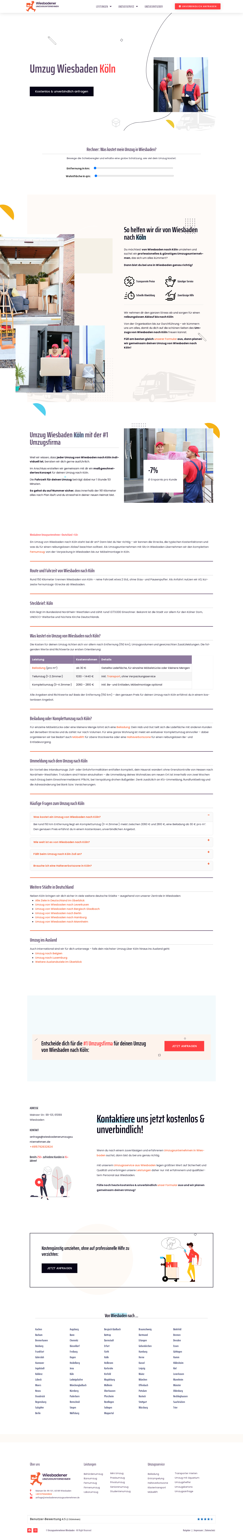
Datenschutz (210, 1530)
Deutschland (67, 535)
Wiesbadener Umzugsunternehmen (45, 535)
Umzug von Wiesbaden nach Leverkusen (62, 905)
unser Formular (167, 1185)
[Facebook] (29, 1530)
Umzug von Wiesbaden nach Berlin (58, 913)
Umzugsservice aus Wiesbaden (135, 1165)
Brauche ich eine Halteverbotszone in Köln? (62, 866)
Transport (113, 676)
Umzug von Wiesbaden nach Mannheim (61, 922)
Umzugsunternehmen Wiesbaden (61, 1530)
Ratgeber (186, 1530)
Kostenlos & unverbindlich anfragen (61, 91)
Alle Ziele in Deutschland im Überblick (60, 900)
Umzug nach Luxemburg (51, 958)
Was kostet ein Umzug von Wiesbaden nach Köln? (67, 817)
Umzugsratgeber (154, 6)
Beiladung (38, 668)
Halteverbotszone (139, 737)
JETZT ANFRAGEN (59, 1268)
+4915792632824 (41, 1147)
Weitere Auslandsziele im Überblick (58, 962)
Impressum (198, 1530)
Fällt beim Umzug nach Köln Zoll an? (57, 854)
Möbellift (78, 737)
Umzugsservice (126, 6)
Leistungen (102, 6)
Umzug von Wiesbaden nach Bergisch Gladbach (67, 909)
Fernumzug (37, 552)
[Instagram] (35, 1530)
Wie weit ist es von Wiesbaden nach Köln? (61, 842)
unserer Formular (165, 339)
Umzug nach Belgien (48, 953)
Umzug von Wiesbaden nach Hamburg (61, 917)
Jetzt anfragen (184, 1046)
